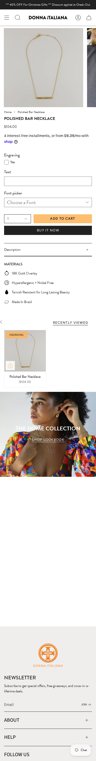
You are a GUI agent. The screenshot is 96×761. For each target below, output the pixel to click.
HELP (10, 737)
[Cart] (88, 17)
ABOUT (11, 720)
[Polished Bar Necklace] (25, 350)
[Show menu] (7, 17)
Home (8, 112)
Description (12, 249)
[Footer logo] (48, 655)
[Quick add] (10, 365)
